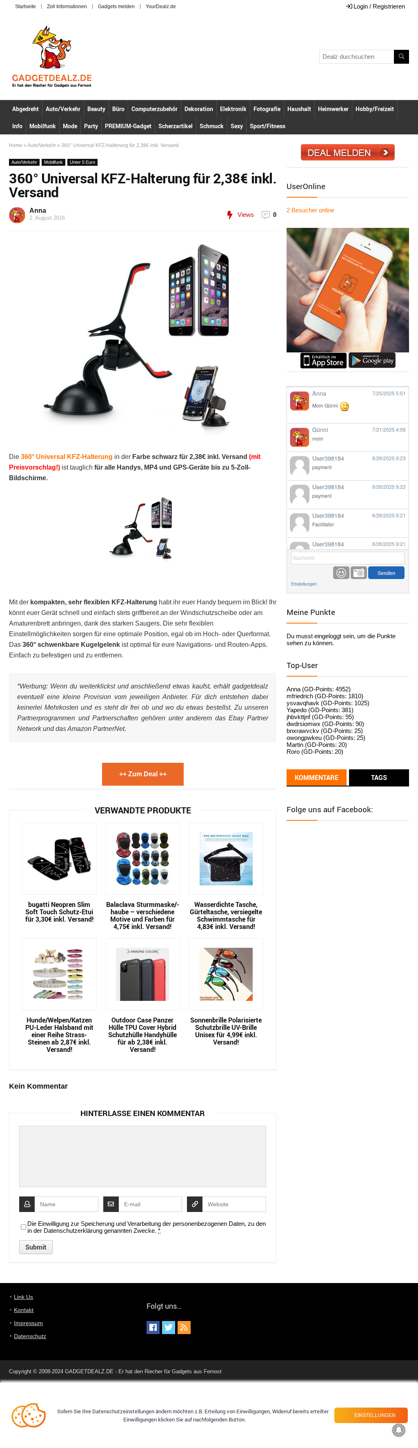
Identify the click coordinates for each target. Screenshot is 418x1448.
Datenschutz (30, 1336)
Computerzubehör (154, 109)
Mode (70, 126)
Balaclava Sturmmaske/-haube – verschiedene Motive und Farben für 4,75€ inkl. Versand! (142, 915)
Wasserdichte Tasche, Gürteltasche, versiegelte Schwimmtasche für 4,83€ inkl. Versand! (226, 915)
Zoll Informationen (67, 6)
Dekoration (199, 109)
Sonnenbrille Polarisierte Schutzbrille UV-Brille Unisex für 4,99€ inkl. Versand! (226, 1031)
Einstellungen (304, 584)
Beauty (96, 109)
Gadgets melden (116, 6)
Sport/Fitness (267, 126)
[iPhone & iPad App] (323, 355)
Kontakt (23, 1310)
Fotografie (266, 109)
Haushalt (299, 109)
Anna (37, 210)
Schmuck (212, 126)
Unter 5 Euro (82, 162)
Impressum (28, 1323)
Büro (118, 109)
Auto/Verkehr (63, 109)
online (310, 210)
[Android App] (372, 355)
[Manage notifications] (398, 1430)
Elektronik (233, 109)
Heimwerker (333, 109)
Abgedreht (25, 109)
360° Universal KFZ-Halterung (67, 456)
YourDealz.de (161, 6)
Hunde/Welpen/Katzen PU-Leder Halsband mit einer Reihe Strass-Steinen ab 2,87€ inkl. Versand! (59, 1034)
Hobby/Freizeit (375, 109)
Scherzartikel (175, 126)
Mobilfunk (42, 126)
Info (17, 126)
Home (15, 145)
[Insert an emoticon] (341, 572)
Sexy (237, 126)
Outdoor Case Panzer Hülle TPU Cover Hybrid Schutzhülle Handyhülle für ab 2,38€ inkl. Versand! (142, 1034)
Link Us (23, 1297)
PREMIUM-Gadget (128, 126)
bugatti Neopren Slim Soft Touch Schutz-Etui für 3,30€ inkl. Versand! (59, 912)
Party (91, 126)
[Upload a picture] (359, 572)
